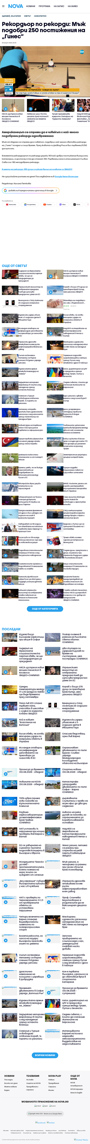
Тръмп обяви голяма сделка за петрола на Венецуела (73, 539)
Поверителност (16, 1133)
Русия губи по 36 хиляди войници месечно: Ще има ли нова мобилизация (30, 539)
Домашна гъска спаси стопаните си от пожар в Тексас (30, 457)
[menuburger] (3, 6)
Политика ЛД (27, 1133)
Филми (51, 1090)
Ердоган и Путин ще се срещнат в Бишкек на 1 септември (73, 526)
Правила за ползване (39, 1133)
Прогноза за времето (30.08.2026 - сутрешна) (75, 991)
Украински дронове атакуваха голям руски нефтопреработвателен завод (30, 345)
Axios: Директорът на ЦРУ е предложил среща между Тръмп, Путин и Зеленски (75, 372)
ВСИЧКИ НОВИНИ (45, 1055)
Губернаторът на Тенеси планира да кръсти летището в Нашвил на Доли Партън (30, 500)
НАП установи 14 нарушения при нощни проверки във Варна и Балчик (31, 832)
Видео (6, 1090)
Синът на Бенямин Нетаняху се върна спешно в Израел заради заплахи (29, 359)
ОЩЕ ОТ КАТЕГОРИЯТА (45, 608)
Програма (44, 6)
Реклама (6, 1130)
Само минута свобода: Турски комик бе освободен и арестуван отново (74, 500)
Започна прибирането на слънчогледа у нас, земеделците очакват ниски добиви (73, 942)
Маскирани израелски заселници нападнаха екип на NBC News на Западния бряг (75, 345)
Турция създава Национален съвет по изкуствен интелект (73, 470)
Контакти (71, 1130)
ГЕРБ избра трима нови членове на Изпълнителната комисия (29, 802)
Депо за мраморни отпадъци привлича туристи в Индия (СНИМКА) (72, 413)
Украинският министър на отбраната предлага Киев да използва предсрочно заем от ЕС (30, 290)
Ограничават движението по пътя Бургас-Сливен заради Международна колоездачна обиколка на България (75, 755)
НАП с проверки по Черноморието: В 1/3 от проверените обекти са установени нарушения (31, 904)
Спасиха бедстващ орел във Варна (73, 735)
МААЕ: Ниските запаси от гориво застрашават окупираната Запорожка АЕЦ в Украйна (75, 487)
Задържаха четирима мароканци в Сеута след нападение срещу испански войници (29, 386)
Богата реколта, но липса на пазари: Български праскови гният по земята (31, 939)
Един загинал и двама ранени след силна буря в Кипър (74, 398)
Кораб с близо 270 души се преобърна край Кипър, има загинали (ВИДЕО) (75, 289)
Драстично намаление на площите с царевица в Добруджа (31, 975)
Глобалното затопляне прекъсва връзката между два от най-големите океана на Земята (75, 429)
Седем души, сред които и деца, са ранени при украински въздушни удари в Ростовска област (75, 554)
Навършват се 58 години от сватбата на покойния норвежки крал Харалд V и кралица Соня (30, 527)
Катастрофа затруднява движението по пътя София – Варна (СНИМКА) (74, 786)
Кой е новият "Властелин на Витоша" (27, 722)
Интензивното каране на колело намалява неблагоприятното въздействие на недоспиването (73, 1037)
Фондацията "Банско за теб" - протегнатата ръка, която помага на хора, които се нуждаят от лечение (31, 868)
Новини (30, 6)
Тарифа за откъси (51, 1130)
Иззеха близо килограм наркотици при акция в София (31, 637)
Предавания (53, 1083)
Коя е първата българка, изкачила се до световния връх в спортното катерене (75, 976)
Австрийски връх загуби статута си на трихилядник (29, 485)
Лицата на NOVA (33, 1083)
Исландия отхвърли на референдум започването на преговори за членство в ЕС (30, 332)
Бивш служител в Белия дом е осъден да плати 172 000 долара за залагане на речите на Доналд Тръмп (75, 444)
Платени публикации (71, 1133)
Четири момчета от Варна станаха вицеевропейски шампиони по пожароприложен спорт (31, 923)
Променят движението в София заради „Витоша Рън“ (31, 991)
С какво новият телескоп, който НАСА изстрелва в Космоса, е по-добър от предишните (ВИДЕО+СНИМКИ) (75, 595)
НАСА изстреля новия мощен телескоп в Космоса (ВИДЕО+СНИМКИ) (75, 273)
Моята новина (10, 1087)
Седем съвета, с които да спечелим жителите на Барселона (75, 384)
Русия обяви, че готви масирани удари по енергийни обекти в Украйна (73, 318)
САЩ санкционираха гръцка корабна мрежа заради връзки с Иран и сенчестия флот (74, 514)
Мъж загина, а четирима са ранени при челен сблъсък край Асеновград (74, 865)
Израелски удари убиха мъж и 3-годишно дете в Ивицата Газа (29, 317)
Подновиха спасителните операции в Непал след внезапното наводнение (30, 552)
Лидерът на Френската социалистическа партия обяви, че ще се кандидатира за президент (30, 276)
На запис (59, 6)
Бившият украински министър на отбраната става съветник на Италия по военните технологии (30, 595)
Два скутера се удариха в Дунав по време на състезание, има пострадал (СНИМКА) (75, 653)
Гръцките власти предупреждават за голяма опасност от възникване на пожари (73, 580)
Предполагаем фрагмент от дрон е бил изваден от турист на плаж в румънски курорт (30, 514)
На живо (73, 6)
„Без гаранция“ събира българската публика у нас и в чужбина (32, 883)
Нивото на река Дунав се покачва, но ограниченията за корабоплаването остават (74, 817)
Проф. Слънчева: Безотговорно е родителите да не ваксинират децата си (74, 902)
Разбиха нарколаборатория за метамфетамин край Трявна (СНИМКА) (31, 817)
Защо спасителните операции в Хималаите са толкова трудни (75, 566)
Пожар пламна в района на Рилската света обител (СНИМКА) (74, 638)
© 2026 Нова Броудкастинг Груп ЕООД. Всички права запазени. (21, 1139)
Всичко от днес (11, 1083)
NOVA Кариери (76, 1089)
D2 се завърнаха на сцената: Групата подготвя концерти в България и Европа (31, 849)
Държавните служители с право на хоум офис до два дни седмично (75, 802)
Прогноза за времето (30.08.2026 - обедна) (32, 770)
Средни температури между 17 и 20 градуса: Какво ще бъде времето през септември (31, 691)
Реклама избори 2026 (17, 1130)
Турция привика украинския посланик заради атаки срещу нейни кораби (30, 441)
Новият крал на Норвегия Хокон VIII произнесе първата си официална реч (30, 427)
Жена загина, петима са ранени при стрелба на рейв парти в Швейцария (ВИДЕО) (74, 850)
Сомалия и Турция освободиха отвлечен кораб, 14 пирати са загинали (28, 399)
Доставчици (62, 1130)
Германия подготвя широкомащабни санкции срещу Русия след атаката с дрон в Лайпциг (75, 359)
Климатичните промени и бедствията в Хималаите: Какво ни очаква (30, 566)
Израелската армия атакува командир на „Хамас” (28, 371)
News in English (76, 1093)
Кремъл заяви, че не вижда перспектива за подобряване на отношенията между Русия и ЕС (30, 472)
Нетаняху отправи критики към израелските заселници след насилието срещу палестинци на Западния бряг (30, 414)
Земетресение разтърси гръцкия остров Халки (75, 456)
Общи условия (81, 1130)
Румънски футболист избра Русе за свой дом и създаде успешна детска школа (30, 580)
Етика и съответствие (55, 1133)
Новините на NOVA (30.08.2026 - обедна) (31, 783)
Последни (8, 1080)
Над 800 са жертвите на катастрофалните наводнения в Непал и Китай (75, 332)
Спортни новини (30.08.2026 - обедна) (74, 770)
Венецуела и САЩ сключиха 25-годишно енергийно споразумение (30, 302)
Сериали (52, 1087)
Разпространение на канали (34, 1130)
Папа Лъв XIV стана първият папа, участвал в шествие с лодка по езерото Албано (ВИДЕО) (31, 708)
